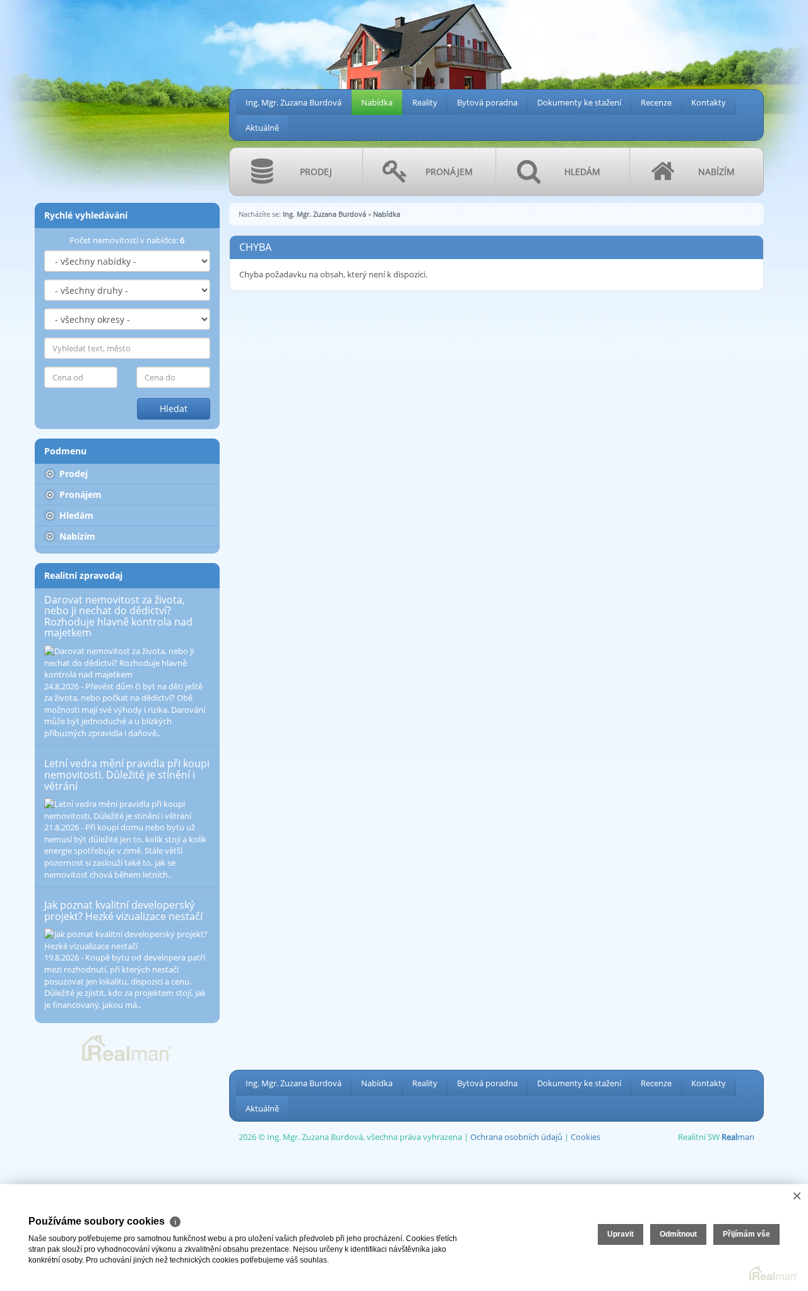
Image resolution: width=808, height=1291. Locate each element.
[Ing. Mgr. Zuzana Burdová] (49, 6)
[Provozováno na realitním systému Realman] (127, 1047)
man (738, 1137)
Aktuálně (262, 127)
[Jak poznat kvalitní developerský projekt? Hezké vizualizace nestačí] (127, 940)
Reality (424, 102)
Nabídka (377, 102)
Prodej (72, 474)
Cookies (585, 1137)
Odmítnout (678, 1234)
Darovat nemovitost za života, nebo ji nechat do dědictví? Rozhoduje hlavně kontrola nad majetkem (118, 616)
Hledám (75, 515)
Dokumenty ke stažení (579, 102)
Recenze (656, 102)
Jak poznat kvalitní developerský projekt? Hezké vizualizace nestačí (123, 910)
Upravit (620, 1234)
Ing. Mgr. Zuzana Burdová (294, 102)
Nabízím (76, 536)
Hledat (173, 409)
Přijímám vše (746, 1234)
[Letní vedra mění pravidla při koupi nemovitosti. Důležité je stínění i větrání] (127, 809)
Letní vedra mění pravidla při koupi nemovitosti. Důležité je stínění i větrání (127, 774)
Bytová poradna (487, 102)
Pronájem (79, 494)
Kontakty (708, 102)
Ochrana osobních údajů (516, 1137)
